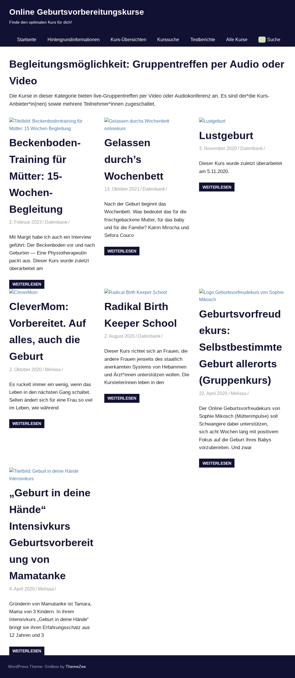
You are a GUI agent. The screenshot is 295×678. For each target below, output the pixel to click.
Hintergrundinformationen (74, 39)
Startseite (26, 39)
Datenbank (56, 222)
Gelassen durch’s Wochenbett (133, 159)
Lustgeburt (226, 135)
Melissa (53, 369)
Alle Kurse (236, 39)
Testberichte (202, 39)
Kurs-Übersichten (128, 39)
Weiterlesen (26, 284)
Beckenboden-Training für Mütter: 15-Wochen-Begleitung (45, 176)
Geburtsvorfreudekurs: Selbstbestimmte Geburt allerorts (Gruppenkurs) (240, 347)
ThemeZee (76, 666)
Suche (273, 39)
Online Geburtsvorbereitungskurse (76, 11)
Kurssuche (168, 39)
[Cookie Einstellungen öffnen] (13, 670)
